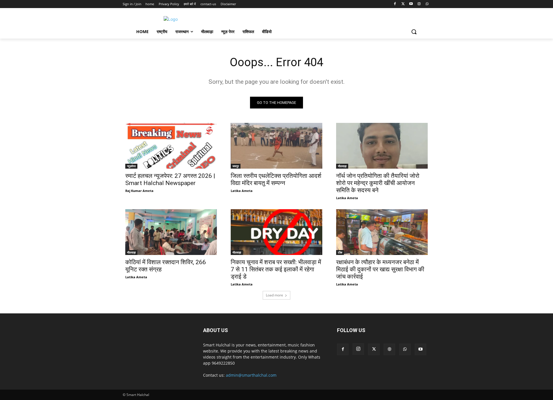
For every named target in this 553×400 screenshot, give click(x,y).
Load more (274, 295)
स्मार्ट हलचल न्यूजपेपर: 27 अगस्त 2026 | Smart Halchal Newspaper (170, 179)
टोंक (340, 252)
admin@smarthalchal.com (251, 375)
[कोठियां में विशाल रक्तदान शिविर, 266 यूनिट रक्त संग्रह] (171, 232)
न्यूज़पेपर (131, 166)
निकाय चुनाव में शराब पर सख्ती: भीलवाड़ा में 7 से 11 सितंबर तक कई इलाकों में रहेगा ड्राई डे (276, 269)
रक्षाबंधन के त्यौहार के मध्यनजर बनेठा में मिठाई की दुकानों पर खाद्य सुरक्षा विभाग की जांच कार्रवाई (380, 269)
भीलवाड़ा (342, 166)
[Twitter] (403, 4)
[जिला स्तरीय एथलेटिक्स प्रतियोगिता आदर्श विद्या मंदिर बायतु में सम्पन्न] (276, 146)
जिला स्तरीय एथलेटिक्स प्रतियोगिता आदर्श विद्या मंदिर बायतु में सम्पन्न (276, 179)
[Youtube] (411, 4)
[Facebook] (395, 4)
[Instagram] (419, 4)
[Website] (389, 349)
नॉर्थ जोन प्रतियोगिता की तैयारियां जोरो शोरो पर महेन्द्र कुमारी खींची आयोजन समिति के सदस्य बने (377, 183)
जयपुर (235, 166)
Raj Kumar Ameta (139, 190)
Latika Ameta (242, 190)
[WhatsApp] (427, 4)
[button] (414, 32)
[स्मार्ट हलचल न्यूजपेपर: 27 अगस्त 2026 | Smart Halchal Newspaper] (171, 146)
